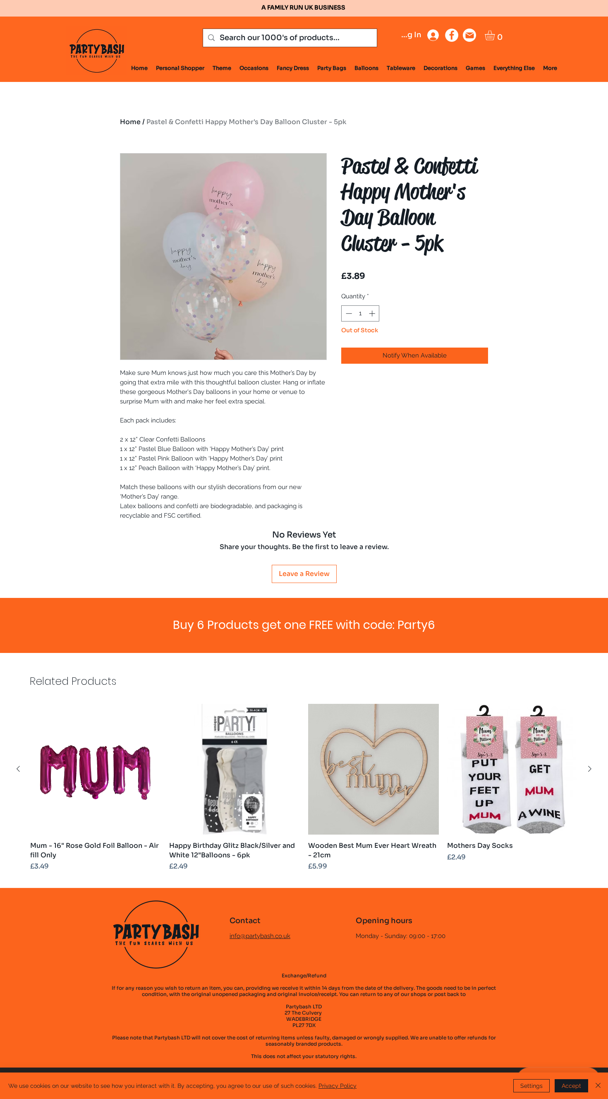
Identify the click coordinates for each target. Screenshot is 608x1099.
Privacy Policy (337, 1085)
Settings (531, 1085)
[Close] (598, 1085)
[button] (461, 419)
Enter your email (221, 518)
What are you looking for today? (250, 561)
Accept (571, 1085)
